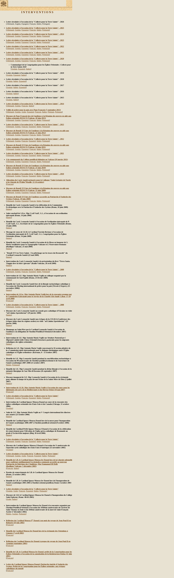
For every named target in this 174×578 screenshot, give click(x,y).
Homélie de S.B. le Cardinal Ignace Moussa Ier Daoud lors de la (32, 460)
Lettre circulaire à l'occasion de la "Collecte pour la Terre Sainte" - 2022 (35, 46)
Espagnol (25, 30)
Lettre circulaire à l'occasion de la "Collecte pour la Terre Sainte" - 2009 (35, 270)
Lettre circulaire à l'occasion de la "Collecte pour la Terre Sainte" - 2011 (35, 153)
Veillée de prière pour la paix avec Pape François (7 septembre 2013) (33, 110)
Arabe (23, 112)
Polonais (51, 112)
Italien (39, 30)
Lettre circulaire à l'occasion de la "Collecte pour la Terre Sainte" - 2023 (35, 40)
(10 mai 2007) (59, 390)
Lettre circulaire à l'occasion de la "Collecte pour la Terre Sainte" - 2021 (35, 52)
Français (32, 30)
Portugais (45, 30)
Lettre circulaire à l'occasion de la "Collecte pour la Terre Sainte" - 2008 (35, 305)
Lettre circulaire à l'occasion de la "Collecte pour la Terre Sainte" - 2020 (35, 59)
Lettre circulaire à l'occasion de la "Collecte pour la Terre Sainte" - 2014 (35, 104)
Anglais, (10, 87)
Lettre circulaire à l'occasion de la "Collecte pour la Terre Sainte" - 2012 (35, 139)
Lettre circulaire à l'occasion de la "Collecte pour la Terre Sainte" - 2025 (35, 28)
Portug (44, 61)
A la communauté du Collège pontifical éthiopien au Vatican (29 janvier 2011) (37, 159)
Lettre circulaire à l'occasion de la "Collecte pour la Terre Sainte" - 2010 (35, 174)
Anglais (18, 30)
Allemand (10, 30)
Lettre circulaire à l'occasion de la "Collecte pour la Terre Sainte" (32, 396)
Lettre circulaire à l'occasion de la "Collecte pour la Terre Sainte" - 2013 (35, 125)
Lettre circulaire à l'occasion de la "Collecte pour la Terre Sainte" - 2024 (35, 34)
